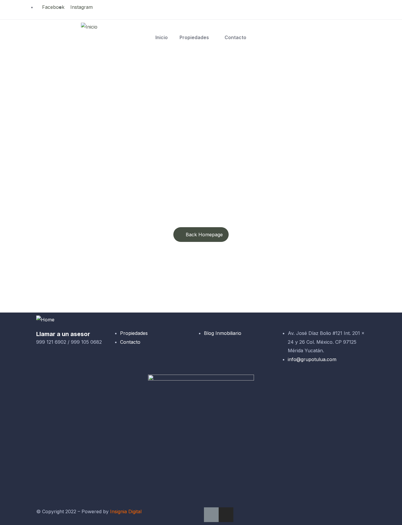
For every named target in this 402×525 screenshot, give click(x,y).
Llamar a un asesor (63, 334)
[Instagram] (226, 514)
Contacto (235, 37)
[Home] (45, 319)
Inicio (161, 37)
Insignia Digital (126, 511)
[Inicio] (89, 27)
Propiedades (194, 37)
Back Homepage (204, 234)
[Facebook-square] (211, 514)
